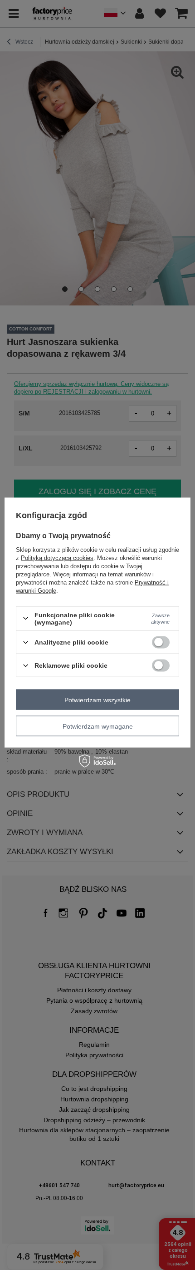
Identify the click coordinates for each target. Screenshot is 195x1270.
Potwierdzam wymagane (98, 726)
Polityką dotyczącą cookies (57, 557)
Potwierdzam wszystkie (97, 699)
